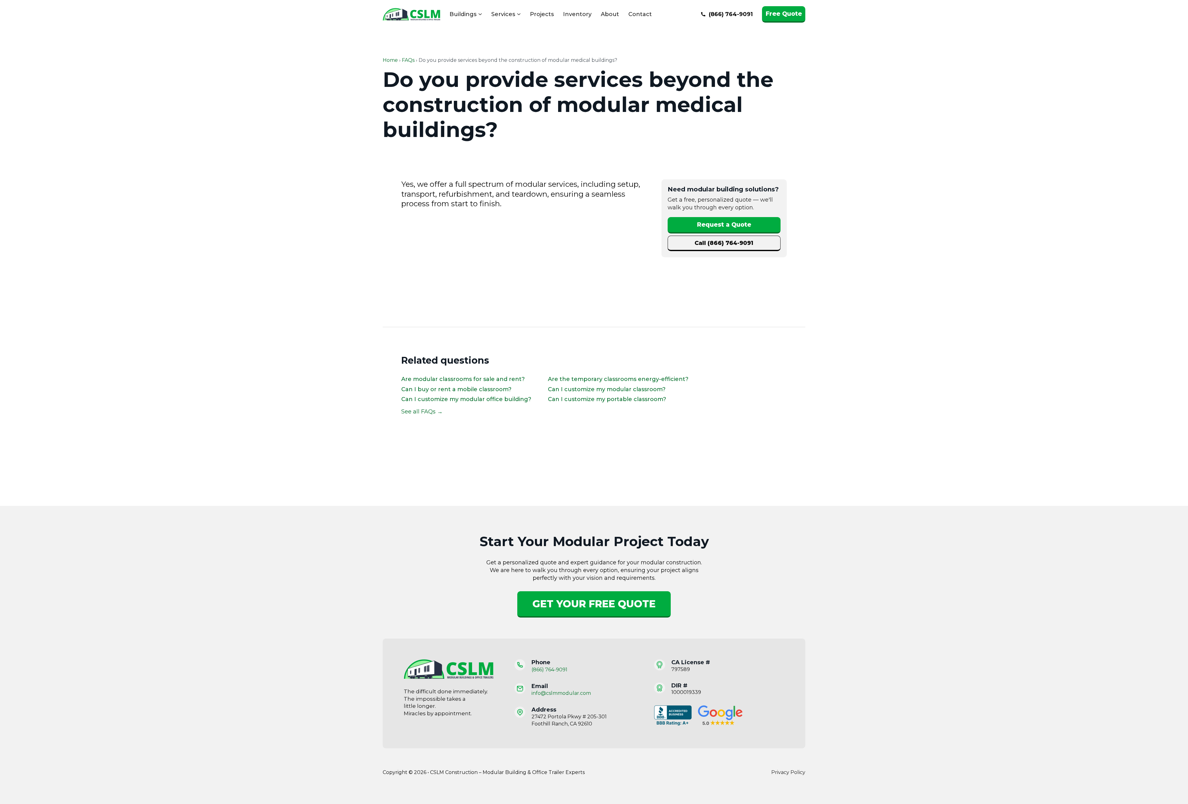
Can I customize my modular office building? (466, 399)
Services (503, 14)
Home (390, 60)
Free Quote (784, 13)
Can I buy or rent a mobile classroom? (456, 389)
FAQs (408, 60)
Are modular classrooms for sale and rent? (463, 379)
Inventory (577, 14)
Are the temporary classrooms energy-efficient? (618, 379)
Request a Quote (724, 224)
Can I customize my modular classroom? (606, 389)
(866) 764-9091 (549, 670)
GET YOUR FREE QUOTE (594, 604)
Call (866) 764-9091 (724, 243)
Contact (640, 14)
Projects (542, 14)
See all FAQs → (422, 411)
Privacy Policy (788, 772)
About (610, 14)
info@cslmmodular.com (561, 693)
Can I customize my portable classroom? (607, 399)
